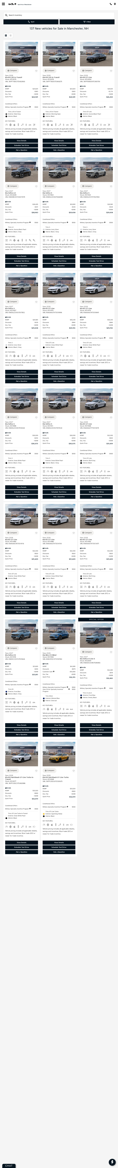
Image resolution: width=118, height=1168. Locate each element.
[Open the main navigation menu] (3, 4)
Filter (89, 22)
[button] (21, 141)
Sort (32, 22)
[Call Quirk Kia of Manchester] (111, 4)
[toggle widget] (112, 1162)
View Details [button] (21, 141)
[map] (115, 4)
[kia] (12, 4)
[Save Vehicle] (36, 71)
